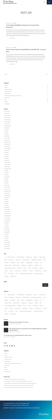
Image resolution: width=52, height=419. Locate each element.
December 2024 (7, 142)
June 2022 (6, 180)
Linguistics (36, 262)
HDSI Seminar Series (8, 89)
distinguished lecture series (36, 259)
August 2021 (7, 197)
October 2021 (7, 193)
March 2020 (7, 228)
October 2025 (7, 123)
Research (6, 101)
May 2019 (6, 238)
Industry (22, 262)
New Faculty (7, 97)
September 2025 (8, 125)
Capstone (35, 257)
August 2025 (7, 127)
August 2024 (7, 150)
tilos (5, 273)
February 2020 (7, 230)
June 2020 (6, 225)
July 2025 (6, 129)
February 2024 (7, 162)
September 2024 (8, 148)
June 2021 (6, 201)
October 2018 (7, 246)
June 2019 (6, 236)
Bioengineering (29, 257)
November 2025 (8, 121)
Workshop (6, 276)
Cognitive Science (42, 257)
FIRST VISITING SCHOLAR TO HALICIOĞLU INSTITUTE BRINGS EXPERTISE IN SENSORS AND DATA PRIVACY (28, 329)
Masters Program (16, 265)
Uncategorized (7, 103)
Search (5, 281)
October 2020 (7, 217)
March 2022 (7, 185)
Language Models (29, 262)
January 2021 (7, 211)
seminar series (17, 270)
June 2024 (6, 154)
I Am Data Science (8, 91)
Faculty (6, 85)
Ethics (44, 259)
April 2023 (6, 174)
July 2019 (6, 234)
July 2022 (6, 178)
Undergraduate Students (38, 273)
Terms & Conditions (19, 407)
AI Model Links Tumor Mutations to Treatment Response (15, 379)
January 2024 (7, 164)
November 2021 (7, 191)
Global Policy (12, 262)
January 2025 (7, 140)
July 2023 (6, 170)
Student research (38, 270)
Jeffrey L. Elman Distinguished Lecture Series (13, 95)
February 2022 (7, 187)
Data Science (18, 259)
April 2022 (6, 183)
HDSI (18, 262)
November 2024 (8, 144)
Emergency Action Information (34, 407)
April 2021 (6, 205)
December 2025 (7, 119)
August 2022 (7, 176)
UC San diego (10, 273)
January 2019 (7, 244)
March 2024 (7, 160)
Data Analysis (11, 259)
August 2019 (7, 232)
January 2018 (7, 248)
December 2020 (7, 213)
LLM (41, 262)
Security (6, 270)
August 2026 (7, 111)
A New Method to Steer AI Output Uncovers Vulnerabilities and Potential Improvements (20, 383)
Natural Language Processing (10, 268)
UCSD (16, 273)
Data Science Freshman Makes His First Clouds (18, 322)
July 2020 (6, 223)
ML (40, 265)
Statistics (31, 270)
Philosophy (19, 268)
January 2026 (7, 117)
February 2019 (7, 242)
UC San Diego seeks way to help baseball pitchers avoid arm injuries (17, 335)
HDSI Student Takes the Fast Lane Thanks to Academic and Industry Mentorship (19, 385)
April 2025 (6, 133)
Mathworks (30, 265)
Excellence (6, 262)
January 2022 (7, 189)
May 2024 (6, 156)
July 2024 (6, 152)
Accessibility (5, 407)
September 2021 (8, 195)
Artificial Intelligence (20, 257)
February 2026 (7, 115)
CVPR (6, 259)
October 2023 (7, 166)
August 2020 (7, 221)
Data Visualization (26, 259)
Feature (6, 87)
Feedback (25, 407)
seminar (11, 270)
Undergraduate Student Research (26, 273)
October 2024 (7, 146)
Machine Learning (8, 265)
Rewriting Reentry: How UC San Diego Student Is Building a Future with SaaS (19, 381)
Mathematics (24, 265)
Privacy (29, 268)
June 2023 (6, 172)
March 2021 (7, 207)
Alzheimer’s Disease (11, 257)
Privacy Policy (11, 407)
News (6, 99)
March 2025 (7, 136)
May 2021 (6, 203)
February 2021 (7, 209)
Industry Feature (8, 93)
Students (45, 270)
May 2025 (6, 131)
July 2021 (6, 199)
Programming (35, 268)
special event (24, 270)
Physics (24, 268)
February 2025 (7, 138)
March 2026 (7, 113)
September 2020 (8, 219)
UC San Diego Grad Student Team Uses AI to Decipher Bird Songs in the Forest (19, 387)
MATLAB (36, 265)
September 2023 (8, 168)
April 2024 (6, 158)
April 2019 (6, 240)
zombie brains (13, 276)
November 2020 (8, 215)
